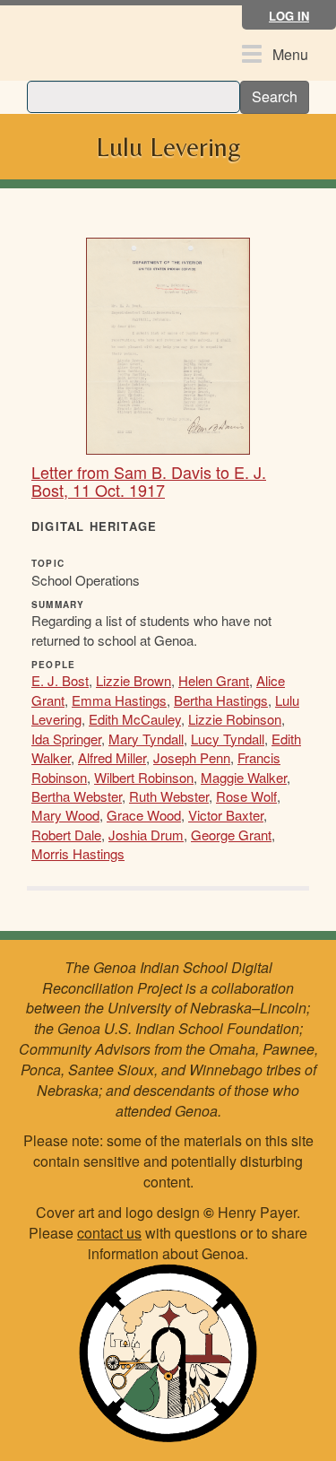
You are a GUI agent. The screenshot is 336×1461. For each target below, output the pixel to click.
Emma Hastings (119, 700)
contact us (109, 1232)
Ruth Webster (169, 796)
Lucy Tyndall (227, 738)
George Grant (231, 834)
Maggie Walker (244, 777)
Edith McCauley (135, 718)
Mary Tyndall (146, 738)
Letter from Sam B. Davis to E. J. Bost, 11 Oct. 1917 (148, 480)
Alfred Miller (112, 757)
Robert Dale (66, 834)
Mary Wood (65, 814)
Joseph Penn (191, 757)
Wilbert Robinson (144, 777)
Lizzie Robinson (234, 718)
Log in (289, 15)
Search (274, 96)
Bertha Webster (76, 796)
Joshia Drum (146, 834)
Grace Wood (144, 814)
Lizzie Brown (133, 680)
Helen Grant (213, 680)
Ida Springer (66, 738)
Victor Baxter (225, 814)
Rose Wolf (246, 796)
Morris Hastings (78, 853)
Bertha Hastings (221, 700)
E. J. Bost (60, 680)
